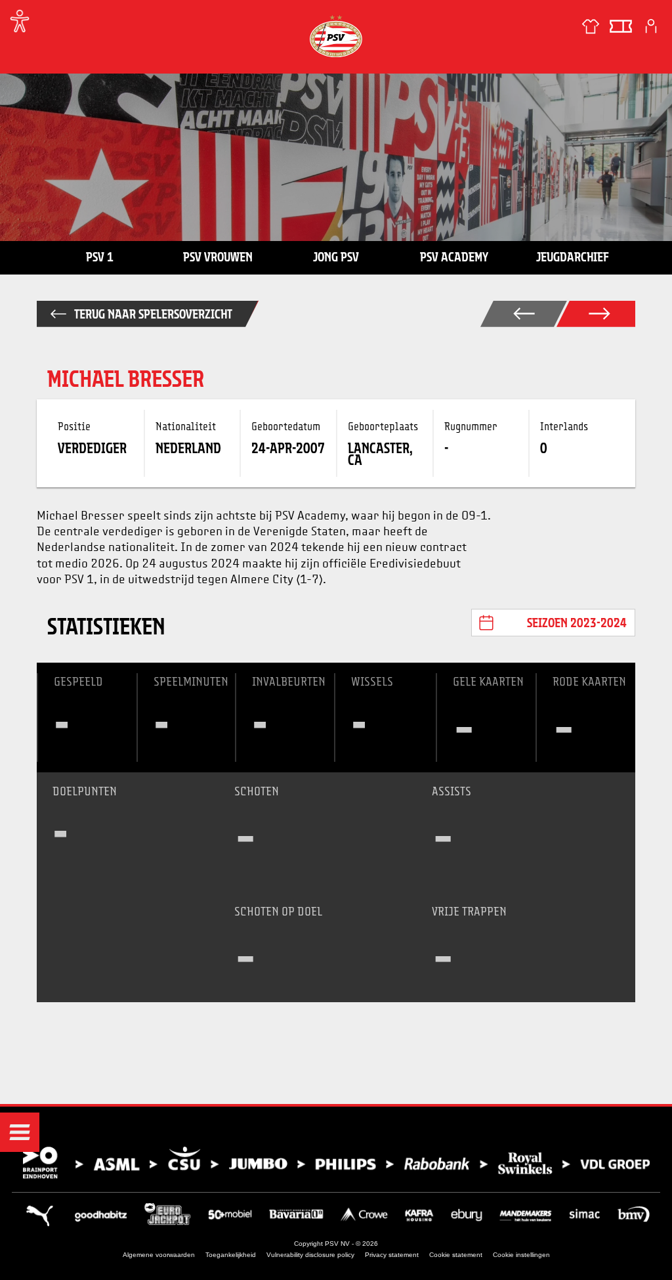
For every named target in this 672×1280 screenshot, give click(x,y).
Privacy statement (392, 1254)
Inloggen (651, 26)
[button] (19, 1132)
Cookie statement (455, 1254)
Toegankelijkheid (230, 1254)
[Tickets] (621, 26)
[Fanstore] (591, 26)
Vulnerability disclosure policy (310, 1254)
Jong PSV (336, 257)
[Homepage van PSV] (336, 35)
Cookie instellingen (521, 1254)
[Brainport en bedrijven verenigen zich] (336, 1163)
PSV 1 (100, 257)
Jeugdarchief (572, 257)
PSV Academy (454, 257)
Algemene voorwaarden (159, 1254)
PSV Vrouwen (218, 257)
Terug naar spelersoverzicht (153, 314)
